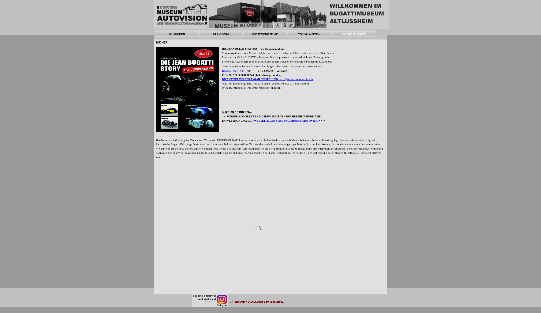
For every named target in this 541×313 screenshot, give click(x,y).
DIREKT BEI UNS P (234, 79)
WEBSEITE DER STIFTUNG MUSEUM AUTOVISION (287, 120)
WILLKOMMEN (177, 34)
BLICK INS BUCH (233, 70)
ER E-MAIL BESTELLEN (262, 79)
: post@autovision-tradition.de (295, 79)
